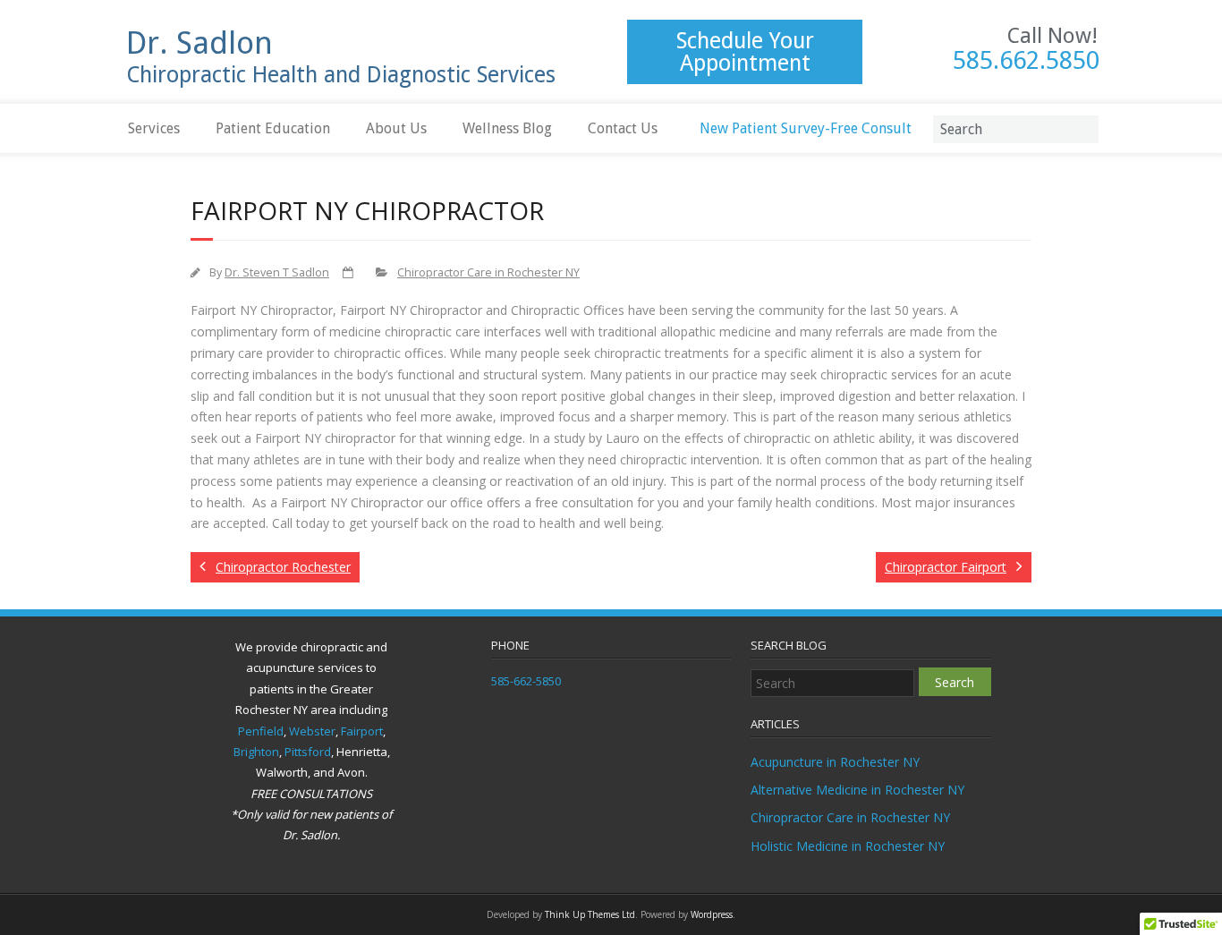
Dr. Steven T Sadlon (277, 272)
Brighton (256, 752)
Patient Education (273, 128)
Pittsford (307, 752)
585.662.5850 (1026, 60)
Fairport (362, 731)
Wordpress (712, 914)
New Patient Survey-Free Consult (806, 128)
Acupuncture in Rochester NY (835, 761)
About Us (396, 128)
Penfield (261, 731)
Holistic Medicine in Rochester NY (848, 845)
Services (154, 128)
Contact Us (623, 128)
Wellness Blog (507, 128)
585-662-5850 (526, 681)
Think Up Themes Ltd (590, 914)
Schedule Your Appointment (744, 52)
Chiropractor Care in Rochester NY (488, 272)
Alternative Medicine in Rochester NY (857, 789)
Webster (312, 731)
